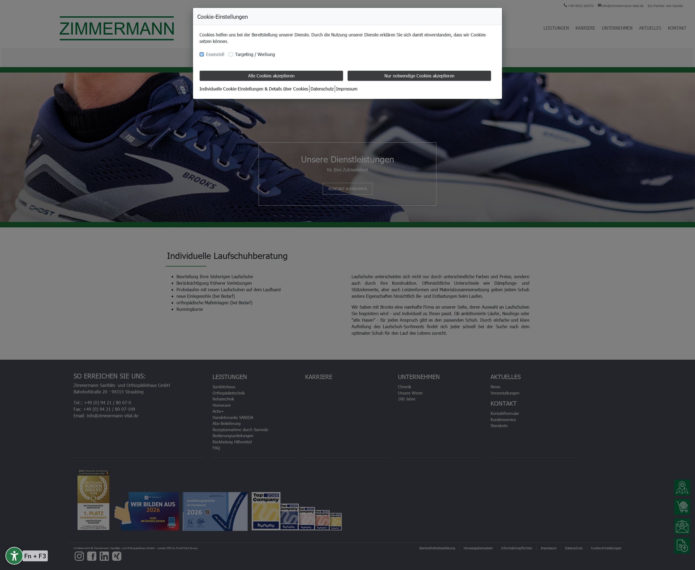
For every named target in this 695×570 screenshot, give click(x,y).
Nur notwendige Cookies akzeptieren (419, 76)
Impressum (346, 89)
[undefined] (14, 556)
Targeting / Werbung (255, 54)
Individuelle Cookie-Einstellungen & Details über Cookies (254, 89)
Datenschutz (322, 89)
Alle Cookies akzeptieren (271, 76)
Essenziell (215, 54)
